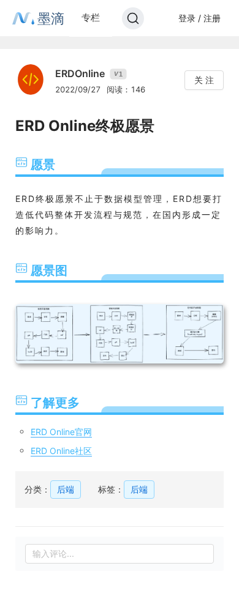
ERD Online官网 (61, 432)
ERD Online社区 (61, 450)
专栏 (91, 17)
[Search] (133, 18)
